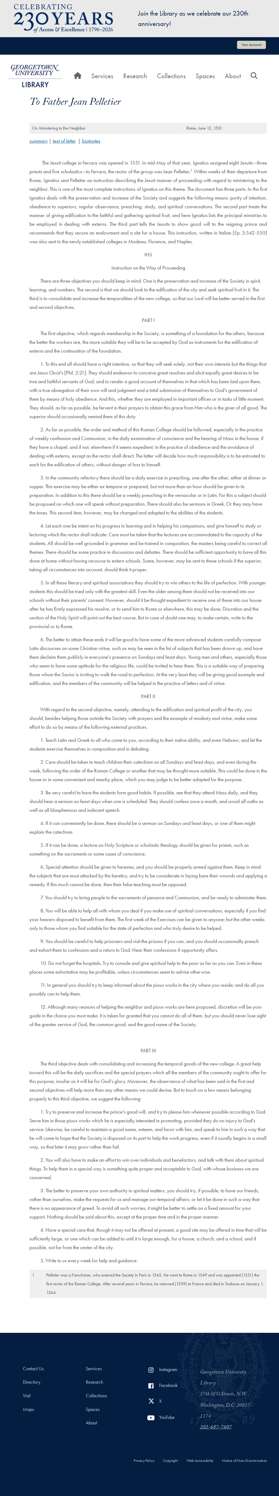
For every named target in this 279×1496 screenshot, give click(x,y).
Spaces (205, 75)
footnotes (91, 140)
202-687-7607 (216, 1427)
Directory (31, 1382)
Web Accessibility (200, 1460)
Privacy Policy (144, 1460)
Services (102, 75)
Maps (28, 1409)
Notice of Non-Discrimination (244, 1460)
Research (135, 75)
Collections (171, 75)
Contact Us (33, 1369)
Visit (27, 1396)
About (233, 75)
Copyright (170, 1460)
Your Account (251, 44)
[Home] (35, 76)
